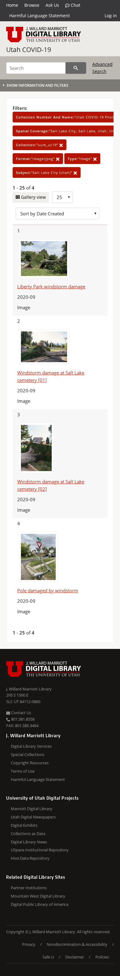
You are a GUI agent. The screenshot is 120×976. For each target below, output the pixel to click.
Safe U (48, 957)
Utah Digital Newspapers (33, 817)
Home (12, 5)
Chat (75, 5)
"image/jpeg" (36, 158)
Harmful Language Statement (39, 15)
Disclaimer (74, 957)
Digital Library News (29, 842)
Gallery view (33, 197)
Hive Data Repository (30, 858)
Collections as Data (28, 833)
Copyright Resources (30, 763)
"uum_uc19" (37, 144)
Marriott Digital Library (31, 808)
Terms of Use (22, 771)
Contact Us (20, 712)
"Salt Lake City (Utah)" (45, 172)
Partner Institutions (29, 887)
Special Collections (27, 754)
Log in (111, 15)
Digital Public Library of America (39, 904)
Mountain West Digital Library (38, 896)
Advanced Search (102, 67)
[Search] (76, 68)
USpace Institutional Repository (40, 850)
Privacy (28, 944)
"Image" (80, 158)
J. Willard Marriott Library (29, 689)
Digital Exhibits (24, 825)
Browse (31, 5)
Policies (102, 957)
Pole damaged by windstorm (47, 590)
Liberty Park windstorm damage (51, 286)
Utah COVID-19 (28, 49)
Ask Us (52, 5)
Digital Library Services (31, 746)
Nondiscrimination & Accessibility (77, 944)
